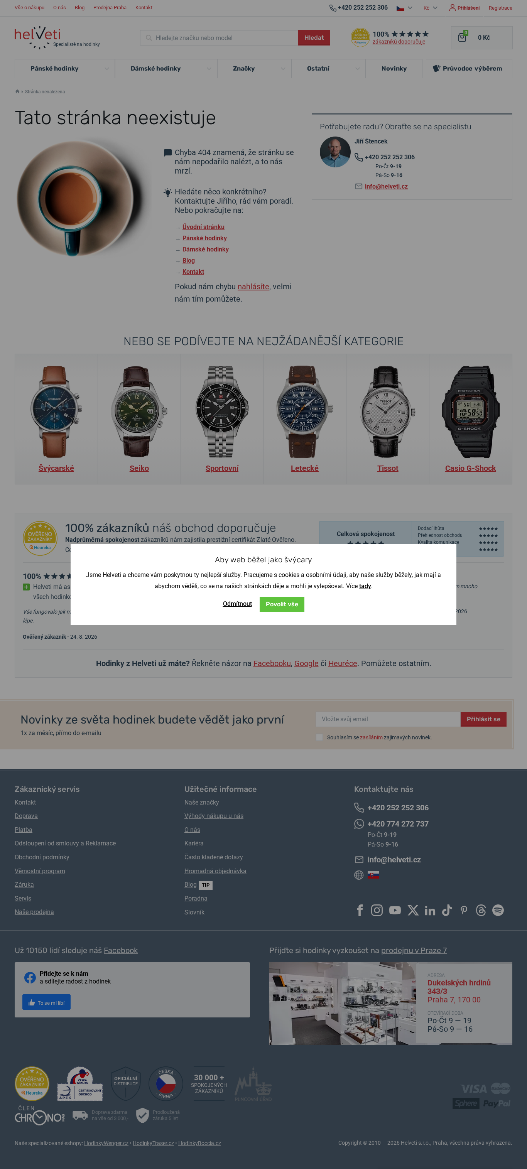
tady (365, 586)
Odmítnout (237, 603)
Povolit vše (282, 604)
